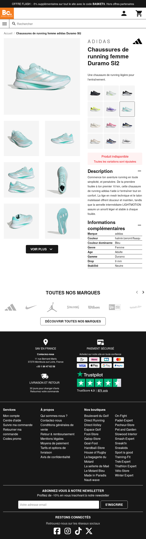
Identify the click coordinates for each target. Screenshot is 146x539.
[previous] (137, 292)
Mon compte (11, 415)
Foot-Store (91, 434)
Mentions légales (51, 438)
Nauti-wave (92, 480)
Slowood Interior (126, 434)
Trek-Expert (122, 461)
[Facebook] (57, 531)
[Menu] (4, 23)
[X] (89, 531)
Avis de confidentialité (55, 457)
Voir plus (38, 249)
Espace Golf (92, 429)
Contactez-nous (45, 354)
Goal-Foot (91, 443)
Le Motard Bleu (94, 470)
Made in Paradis (95, 475)
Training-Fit (122, 457)
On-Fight (121, 415)
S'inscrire (114, 504)
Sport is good (124, 452)
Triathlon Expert (125, 466)
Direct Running (94, 420)
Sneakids (121, 448)
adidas (99, 41)
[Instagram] (67, 531)
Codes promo (12, 438)
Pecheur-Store (124, 425)
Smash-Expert (124, 438)
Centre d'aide (12, 420)
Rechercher (25, 24)
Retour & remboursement (57, 434)
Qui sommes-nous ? (53, 415)
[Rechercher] (14, 23)
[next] (143, 292)
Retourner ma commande (12, 431)
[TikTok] (78, 531)
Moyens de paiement (54, 443)
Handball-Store (94, 448)
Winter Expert (124, 475)
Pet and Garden (125, 429)
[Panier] (139, 13)
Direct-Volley (92, 425)
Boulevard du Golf (96, 415)
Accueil (8, 33)
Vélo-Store (122, 470)
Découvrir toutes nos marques (73, 321)
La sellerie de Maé (96, 466)
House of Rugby (95, 452)
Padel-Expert (124, 420)
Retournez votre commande (44, 391)
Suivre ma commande (18, 425)
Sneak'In (121, 443)
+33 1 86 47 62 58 (45, 366)
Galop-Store (92, 438)
